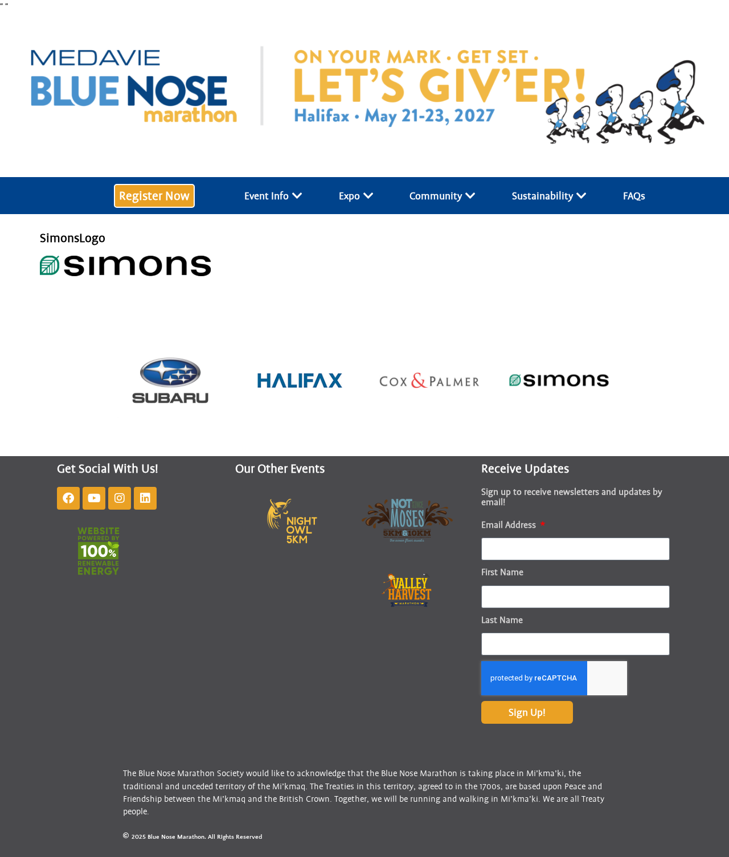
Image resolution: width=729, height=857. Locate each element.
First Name (502, 572)
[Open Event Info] (297, 195)
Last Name (502, 620)
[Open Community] (470, 195)
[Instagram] (119, 498)
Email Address (509, 525)
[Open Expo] (368, 195)
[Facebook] (68, 498)
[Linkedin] (145, 498)
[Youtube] (94, 498)
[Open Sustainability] (581, 195)
